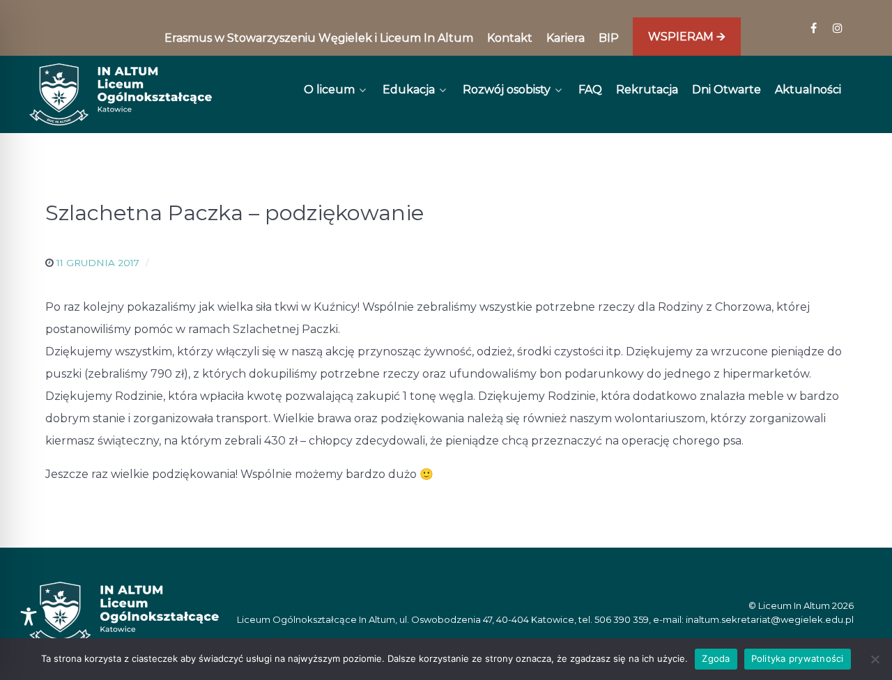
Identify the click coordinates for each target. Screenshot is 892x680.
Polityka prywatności (797, 658)
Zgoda (716, 658)
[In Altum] (120, 94)
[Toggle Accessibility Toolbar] (28, 616)
